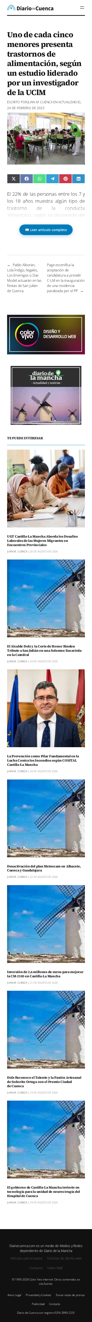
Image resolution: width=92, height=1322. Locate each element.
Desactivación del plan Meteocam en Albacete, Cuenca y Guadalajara (44, 868)
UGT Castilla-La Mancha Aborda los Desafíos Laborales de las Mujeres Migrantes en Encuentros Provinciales (42, 541)
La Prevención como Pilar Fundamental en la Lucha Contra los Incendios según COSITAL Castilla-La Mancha (43, 760)
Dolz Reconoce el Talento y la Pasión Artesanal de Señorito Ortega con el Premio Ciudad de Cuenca (44, 1082)
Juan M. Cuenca (40, 102)
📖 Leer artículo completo (46, 230)
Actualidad (67, 102)
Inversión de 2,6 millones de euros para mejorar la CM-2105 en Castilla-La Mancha (45, 974)
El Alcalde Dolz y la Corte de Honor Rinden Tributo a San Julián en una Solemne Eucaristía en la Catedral (44, 650)
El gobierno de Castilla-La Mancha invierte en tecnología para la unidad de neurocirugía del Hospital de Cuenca (43, 1191)
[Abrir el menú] (82, 7)
